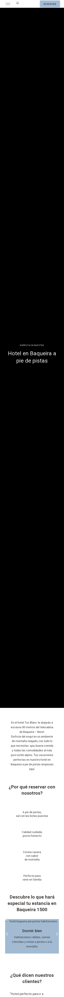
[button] (7, 934)
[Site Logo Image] (25, 4)
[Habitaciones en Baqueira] (32, 936)
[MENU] (8, 4)
